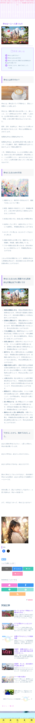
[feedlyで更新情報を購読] (26, 589)
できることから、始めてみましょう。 (18, 65)
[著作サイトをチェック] (9, 585)
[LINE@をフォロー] (9, 589)
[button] (17, 574)
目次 (15, 51)
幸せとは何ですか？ (13, 55)
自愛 (4, 559)
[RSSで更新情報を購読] (17, 594)
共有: (10, 68)
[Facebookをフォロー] (26, 585)
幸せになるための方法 (14, 58)
